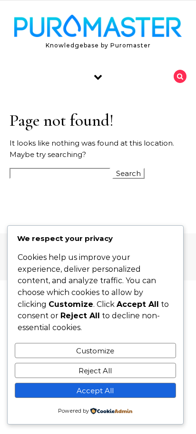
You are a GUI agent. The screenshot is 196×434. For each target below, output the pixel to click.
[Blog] (98, 27)
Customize (95, 350)
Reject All (95, 370)
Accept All (95, 390)
